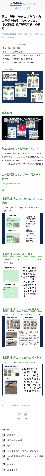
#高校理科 (11, 38)
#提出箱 (27, 405)
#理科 (20, 34)
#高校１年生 (29, 34)
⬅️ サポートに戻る (22, 8)
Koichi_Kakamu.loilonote (11, 184)
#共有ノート (18, 405)
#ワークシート (7, 405)
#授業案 (5, 34)
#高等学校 (12, 34)
